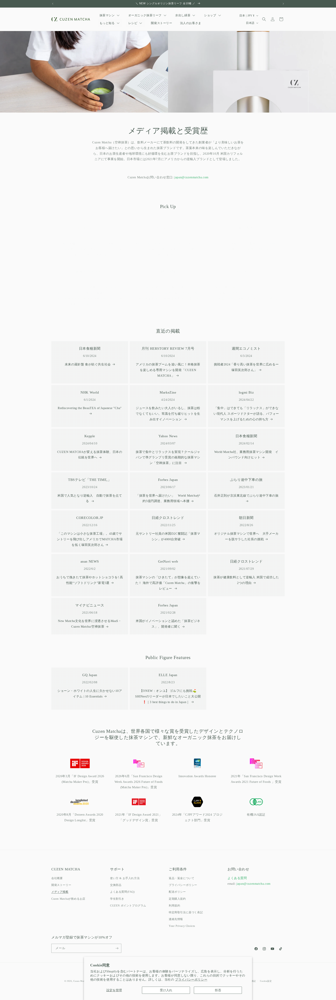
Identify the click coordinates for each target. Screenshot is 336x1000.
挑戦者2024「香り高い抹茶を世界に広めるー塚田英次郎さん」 (246, 367)
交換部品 (115, 885)
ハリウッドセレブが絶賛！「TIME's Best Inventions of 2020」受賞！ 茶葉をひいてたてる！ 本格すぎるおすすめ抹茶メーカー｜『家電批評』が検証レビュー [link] (89, 296)
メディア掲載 (59, 891)
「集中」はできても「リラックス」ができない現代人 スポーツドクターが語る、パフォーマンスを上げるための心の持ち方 (246, 413)
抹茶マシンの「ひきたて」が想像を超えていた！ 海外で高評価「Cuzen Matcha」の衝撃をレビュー (168, 583)
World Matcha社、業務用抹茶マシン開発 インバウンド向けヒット (246, 454)
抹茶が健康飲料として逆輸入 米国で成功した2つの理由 (246, 580)
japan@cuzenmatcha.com (191, 177)
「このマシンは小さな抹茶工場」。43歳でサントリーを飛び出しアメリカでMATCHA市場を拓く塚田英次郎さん (89, 539)
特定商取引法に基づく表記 (186, 912)
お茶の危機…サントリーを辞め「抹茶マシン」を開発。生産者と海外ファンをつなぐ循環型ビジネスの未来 (89, 249)
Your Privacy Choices (182, 926)
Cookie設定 (266, 981)
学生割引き (117, 898)
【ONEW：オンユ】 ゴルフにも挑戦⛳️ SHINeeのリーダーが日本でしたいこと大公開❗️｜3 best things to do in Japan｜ (168, 696)
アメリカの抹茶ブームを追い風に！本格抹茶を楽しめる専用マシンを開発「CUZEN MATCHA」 (168, 370)
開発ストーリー (61, 885)
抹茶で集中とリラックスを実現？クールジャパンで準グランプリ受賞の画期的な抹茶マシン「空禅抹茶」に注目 (168, 457)
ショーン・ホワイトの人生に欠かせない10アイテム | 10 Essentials (89, 693)
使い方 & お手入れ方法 (125, 878)
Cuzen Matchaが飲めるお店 (68, 898)
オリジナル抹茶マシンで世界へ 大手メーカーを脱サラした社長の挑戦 (246, 246)
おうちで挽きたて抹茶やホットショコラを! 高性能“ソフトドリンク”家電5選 (89, 580)
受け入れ (166, 990)
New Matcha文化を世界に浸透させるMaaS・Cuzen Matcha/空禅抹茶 (90, 623)
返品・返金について (181, 878)
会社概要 (57, 878)
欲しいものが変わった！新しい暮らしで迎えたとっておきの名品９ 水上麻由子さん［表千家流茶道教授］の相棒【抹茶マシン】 (168, 293)
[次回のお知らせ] (283, 3)
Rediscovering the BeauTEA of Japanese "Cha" (90, 408)
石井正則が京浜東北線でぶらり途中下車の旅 (246, 495)
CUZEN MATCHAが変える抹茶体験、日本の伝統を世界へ (89, 454)
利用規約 (174, 905)
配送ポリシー (177, 891)
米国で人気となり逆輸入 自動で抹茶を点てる (89, 498)
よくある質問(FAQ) (122, 891)
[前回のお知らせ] (52, 3)
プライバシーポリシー (191, 979)
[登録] (117, 948)
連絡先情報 (176, 919)
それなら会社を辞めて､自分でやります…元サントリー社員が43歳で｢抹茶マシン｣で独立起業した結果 (168, 249)
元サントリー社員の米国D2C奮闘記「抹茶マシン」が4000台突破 (168, 536)
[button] (264, 19)
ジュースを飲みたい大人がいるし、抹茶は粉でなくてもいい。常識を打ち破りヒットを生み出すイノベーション (168, 413)
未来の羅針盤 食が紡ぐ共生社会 (88, 364)
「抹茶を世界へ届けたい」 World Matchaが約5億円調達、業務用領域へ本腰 (168, 498)
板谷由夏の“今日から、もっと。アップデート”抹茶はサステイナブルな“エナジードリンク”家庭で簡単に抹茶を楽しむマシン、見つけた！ (246, 296)
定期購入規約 (177, 898)
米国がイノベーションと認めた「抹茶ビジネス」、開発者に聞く (168, 623)
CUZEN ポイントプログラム (128, 905)
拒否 (218, 990)
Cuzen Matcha (80, 981)
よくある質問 (237, 878)
